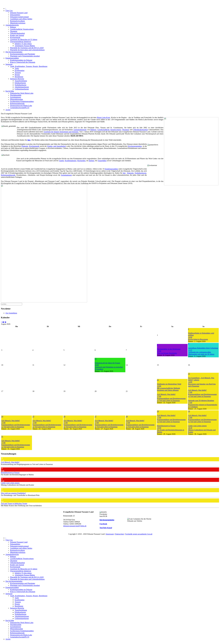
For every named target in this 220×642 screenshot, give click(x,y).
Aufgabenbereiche (12, 25)
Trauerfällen (102, 161)
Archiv (8, 110)
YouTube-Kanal (106, 528)
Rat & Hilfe (10, 91)
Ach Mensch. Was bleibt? (10, 462)
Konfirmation (19, 70)
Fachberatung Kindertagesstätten (22, 101)
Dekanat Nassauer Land (19, 13)
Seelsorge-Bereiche (17, 79)
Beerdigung (19, 77)
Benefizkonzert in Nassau (10, 473)
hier (124, 173)
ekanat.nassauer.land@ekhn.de (75, 526)
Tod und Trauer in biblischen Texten (14, 503)
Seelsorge (9, 64)
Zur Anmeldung (11, 313)
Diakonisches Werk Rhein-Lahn (21, 93)
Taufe (17, 68)
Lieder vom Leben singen (10, 483)
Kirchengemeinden (135, 146)
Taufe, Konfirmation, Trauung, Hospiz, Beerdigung (28, 66)
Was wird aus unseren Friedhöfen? (13, 493)
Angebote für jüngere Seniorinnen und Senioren (61, 132)
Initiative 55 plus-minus (23, 44)
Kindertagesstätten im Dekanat (21, 60)
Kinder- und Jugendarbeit (56, 146)
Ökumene (13, 31)
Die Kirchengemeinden (14, 52)
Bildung (13, 27)
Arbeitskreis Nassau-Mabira (25, 46)
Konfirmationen (70, 161)
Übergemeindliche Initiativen (20, 42)
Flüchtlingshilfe (15, 95)
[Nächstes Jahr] (4, 322)
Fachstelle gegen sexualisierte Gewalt (138, 534)
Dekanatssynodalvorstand (19, 17)
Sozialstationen (15, 97)
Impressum (110, 534)
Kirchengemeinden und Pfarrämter (22, 54)
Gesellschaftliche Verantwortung (22, 29)
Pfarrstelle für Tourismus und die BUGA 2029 (27, 48)
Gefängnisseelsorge (22, 89)
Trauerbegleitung (21, 81)
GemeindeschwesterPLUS (19, 108)
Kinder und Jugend (17, 35)
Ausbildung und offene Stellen (21, 19)
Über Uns (9, 11)
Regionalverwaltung (17, 21)
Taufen (61, 161)
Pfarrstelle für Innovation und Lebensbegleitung (27, 50)
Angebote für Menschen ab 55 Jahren (23, 39)
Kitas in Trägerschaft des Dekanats (22, 62)
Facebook (103, 524)
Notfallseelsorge (20, 85)
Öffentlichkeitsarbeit (17, 33)
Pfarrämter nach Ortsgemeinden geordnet (25, 56)
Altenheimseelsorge (22, 87)
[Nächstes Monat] (5, 322)
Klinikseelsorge (20, 83)
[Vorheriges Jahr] (1, 322)
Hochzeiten (81, 161)
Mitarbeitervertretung (17, 23)
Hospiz (17, 75)
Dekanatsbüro (15, 15)
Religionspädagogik (17, 103)
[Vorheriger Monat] (3, 322)
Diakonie (24, 146)
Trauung (18, 73)
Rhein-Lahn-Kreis (103, 117)
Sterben (91, 161)
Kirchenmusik (15, 37)
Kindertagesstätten (12, 58)
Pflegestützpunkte (16, 99)
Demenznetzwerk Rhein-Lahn (21, 106)
